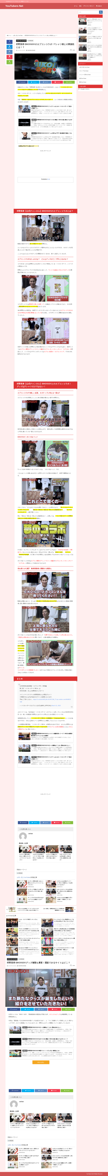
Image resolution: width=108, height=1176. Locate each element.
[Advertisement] (40, 22)
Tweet (9, 47)
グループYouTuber (83, 70)
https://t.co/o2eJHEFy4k (40, 699)
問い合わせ (99, 5)
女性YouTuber (82, 78)
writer (74, 50)
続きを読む (41, 1062)
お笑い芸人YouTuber (21, 40)
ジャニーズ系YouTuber (85, 74)
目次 (80, 5)
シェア (9, 42)
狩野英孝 (31, 40)
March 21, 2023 (56, 705)
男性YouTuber (82, 82)
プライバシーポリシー (88, 5)
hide (48, 179)
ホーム (75, 5)
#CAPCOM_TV (52, 699)
